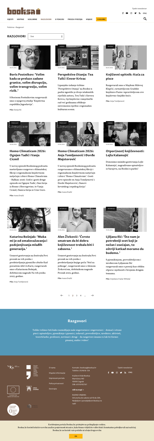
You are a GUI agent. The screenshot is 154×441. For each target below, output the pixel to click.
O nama (52, 368)
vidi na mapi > (78, 390)
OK (76, 436)
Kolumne (32, 19)
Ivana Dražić (19, 195)
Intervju (15, 46)
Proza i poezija (75, 19)
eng (145, 13)
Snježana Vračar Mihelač (120, 279)
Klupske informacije (57, 373)
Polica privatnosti (56, 383)
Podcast (15, 123)
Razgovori (46, 19)
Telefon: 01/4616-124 (81, 370)
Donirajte (53, 389)
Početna (10, 27)
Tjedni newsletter (139, 8)
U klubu (101, 19)
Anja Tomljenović (117, 101)
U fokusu (59, 19)
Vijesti (10, 19)
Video (62, 46)
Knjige (89, 19)
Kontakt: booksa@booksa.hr (84, 368)
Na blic (110, 46)
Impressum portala (56, 378)
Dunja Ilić (17, 110)
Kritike (20, 19)
